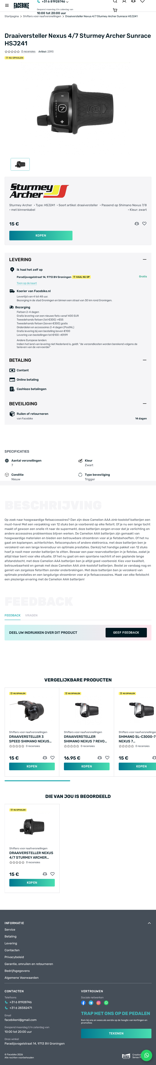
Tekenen (116, 1033)
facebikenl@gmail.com (21, 1019)
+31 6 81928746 (21, 1002)
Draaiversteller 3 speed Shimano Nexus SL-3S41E (29, 739)
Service (10, 929)
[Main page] (21, 6)
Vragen (31, 615)
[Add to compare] (137, 223)
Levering (11, 943)
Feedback (13, 615)
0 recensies (28, 51)
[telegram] (91, 1002)
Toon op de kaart (27, 283)
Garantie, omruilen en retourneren (29, 964)
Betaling (11, 936)
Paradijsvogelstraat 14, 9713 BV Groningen (35, 1043)
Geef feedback (126, 632)
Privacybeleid (14, 957)
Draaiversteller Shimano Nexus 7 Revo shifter (84, 739)
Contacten (12, 950)
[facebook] (83, 1002)
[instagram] (98, 1002)
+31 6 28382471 (21, 1008)
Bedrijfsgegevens (17, 970)
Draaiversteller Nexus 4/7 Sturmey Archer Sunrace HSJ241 (31, 855)
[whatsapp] (106, 1002)
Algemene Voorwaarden (22, 977)
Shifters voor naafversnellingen (42, 16)
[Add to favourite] (144, 223)
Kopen (41, 235)
